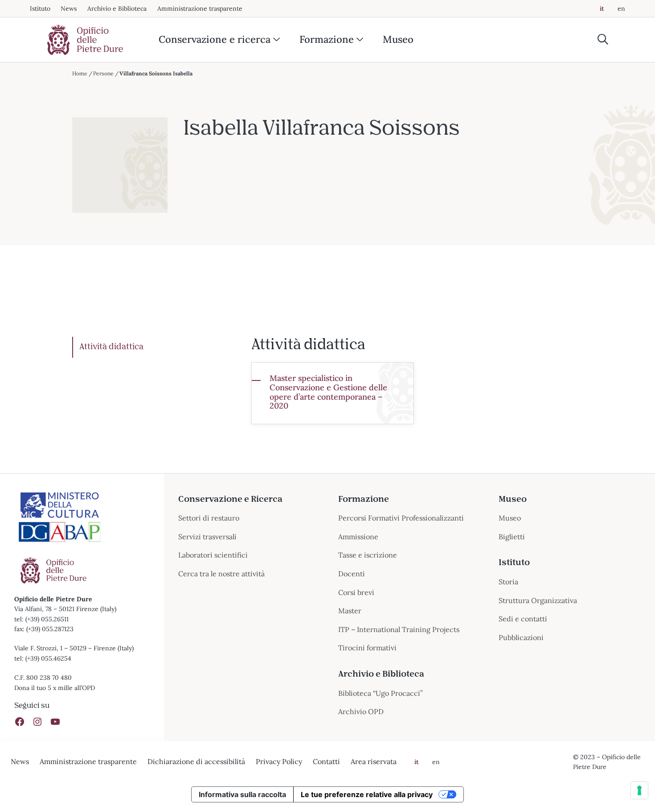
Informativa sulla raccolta (242, 794)
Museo (398, 39)
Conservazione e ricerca (214, 39)
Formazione (326, 39)
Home (79, 73)
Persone (103, 73)
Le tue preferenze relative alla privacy (367, 794)
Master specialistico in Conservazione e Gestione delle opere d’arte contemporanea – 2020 (328, 392)
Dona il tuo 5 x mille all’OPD (54, 688)
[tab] (155, 347)
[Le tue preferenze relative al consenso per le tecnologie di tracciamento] (639, 790)
